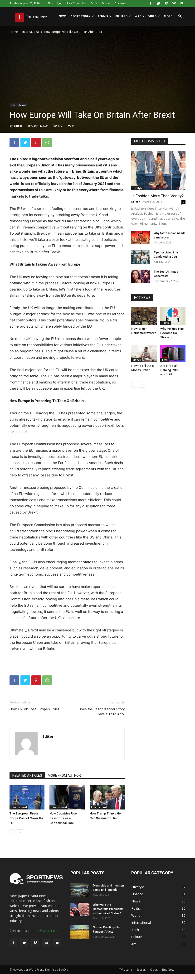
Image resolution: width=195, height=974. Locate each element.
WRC (138, 16)
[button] (179, 16)
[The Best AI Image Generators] (140, 276)
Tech (165, 360)
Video (152, 16)
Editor (18, 125)
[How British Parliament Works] (144, 316)
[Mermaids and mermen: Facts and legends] (79, 890)
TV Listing (125, 970)
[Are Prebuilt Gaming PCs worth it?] (173, 353)
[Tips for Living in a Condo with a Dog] (140, 257)
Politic (136, 323)
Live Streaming (76, 3)
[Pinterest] (36, 142)
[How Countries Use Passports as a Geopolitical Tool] (66, 797)
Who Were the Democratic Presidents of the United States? (108, 909)
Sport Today (80, 16)
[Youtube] (181, 3)
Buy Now (120, 3)
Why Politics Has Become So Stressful (172, 333)
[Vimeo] (166, 3)
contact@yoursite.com (45, 930)
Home (14, 32)
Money (137, 360)
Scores (106, 3)
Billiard (121, 16)
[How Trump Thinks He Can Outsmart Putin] (107, 797)
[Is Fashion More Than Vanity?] (158, 170)
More (168, 16)
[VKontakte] (174, 3)
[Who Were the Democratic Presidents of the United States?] (79, 909)
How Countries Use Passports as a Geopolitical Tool (63, 818)
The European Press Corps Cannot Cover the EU (27, 818)
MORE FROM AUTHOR (64, 775)
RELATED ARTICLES (27, 775)
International (30, 32)
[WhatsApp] (47, 142)
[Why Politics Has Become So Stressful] (173, 316)
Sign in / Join (55, 3)
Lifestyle (137, 188)
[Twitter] (158, 3)
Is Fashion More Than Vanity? (157, 196)
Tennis (103, 16)
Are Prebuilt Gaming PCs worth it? (169, 370)
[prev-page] (12, 832)
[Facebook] (150, 3)
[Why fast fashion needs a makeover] (140, 237)
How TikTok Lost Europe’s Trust (34, 709)
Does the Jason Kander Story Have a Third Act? (102, 711)
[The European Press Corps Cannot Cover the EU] (27, 797)
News (63, 16)
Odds (94, 3)
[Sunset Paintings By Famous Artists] (79, 932)
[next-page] (20, 832)
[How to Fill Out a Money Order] (144, 353)
